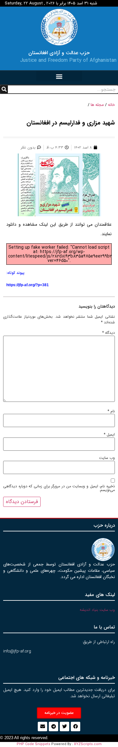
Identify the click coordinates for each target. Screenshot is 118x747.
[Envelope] (42, 726)
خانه (111, 104)
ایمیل (109, 435)
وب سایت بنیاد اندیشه (97, 610)
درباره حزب (104, 525)
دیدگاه (108, 333)
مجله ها (97, 104)
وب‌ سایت (107, 458)
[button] (59, 76)
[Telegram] (53, 726)
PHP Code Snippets (33, 744)
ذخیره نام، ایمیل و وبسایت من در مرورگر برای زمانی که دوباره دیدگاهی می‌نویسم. (59, 488)
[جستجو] (4, 89)
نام (111, 411)
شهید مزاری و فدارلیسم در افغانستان (70, 123)
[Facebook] (75, 726)
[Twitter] (64, 726)
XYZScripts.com (88, 744)
